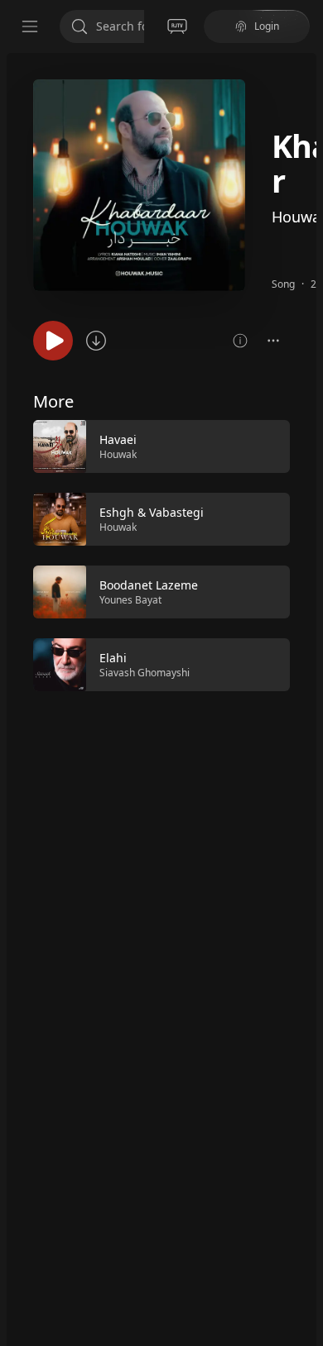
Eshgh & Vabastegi (151, 512)
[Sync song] (96, 340)
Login (266, 26)
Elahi (113, 658)
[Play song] (53, 340)
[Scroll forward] (304, 554)
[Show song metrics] (240, 340)
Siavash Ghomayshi (144, 673)
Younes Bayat (130, 600)
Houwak (118, 454)
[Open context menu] (273, 340)
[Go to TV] (177, 26)
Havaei (118, 439)
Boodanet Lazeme (148, 585)
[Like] (267, 447)
